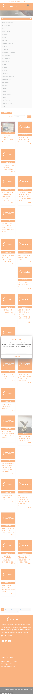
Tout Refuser (10, 352)
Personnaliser (16, 356)
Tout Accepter (22, 352)
